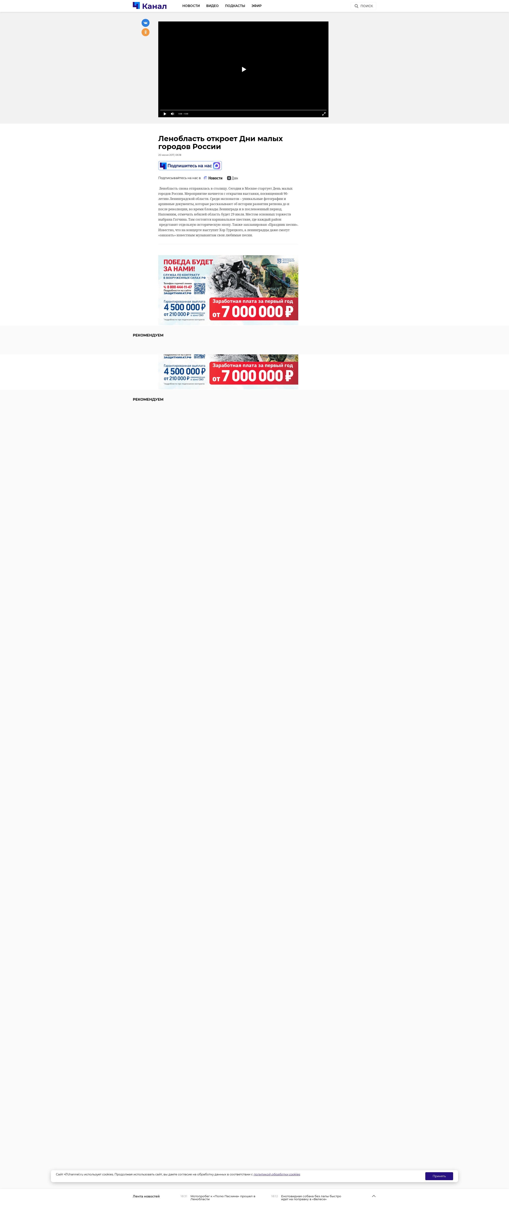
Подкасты (235, 6)
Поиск (366, 6)
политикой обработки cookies (277, 1174)
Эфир (257, 6)
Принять (439, 1176)
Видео (212, 6)
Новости (191, 6)
